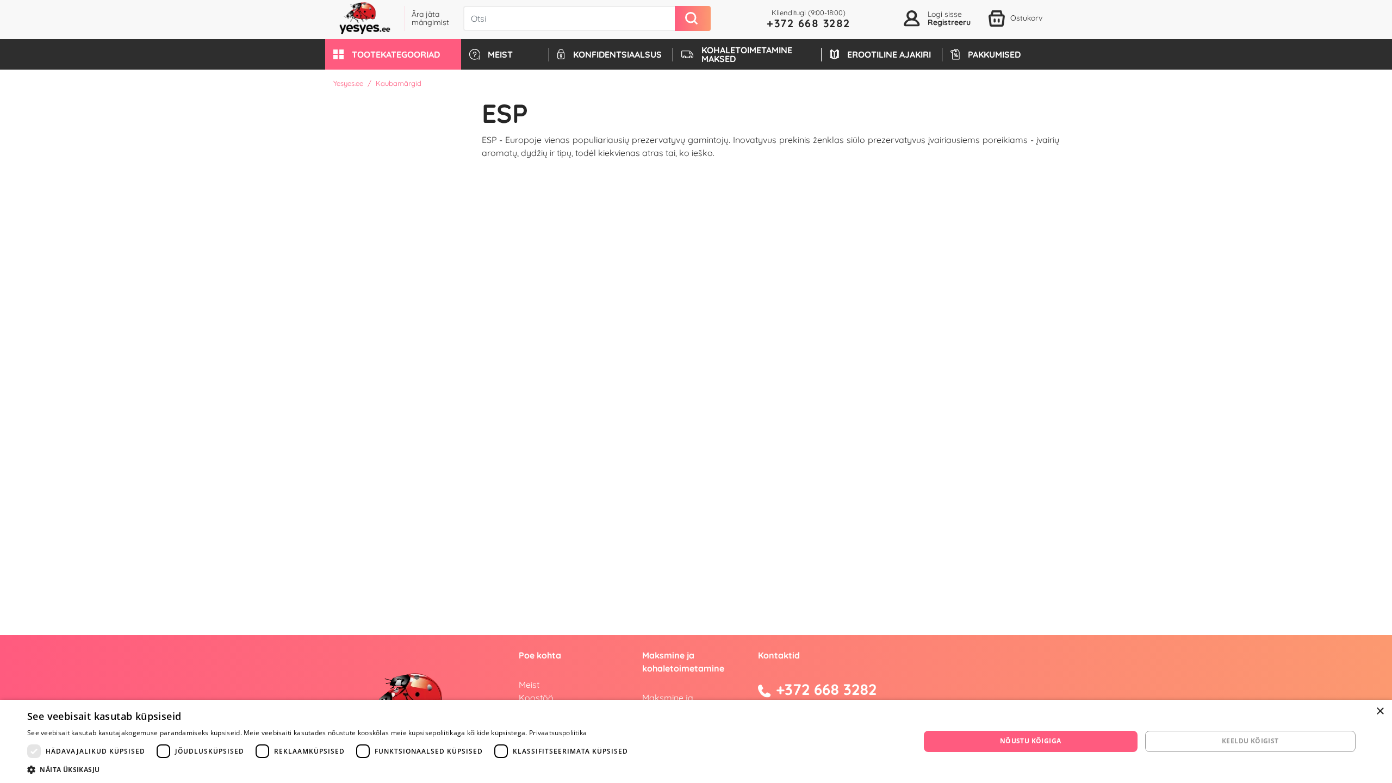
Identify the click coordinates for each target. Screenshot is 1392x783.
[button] (393, 54)
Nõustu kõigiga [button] (1030, 740)
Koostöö (536, 697)
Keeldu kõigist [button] (1250, 740)
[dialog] (696, 741)
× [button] (1380, 711)
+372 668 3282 (808, 23)
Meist (529, 684)
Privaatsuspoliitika (558, 732)
